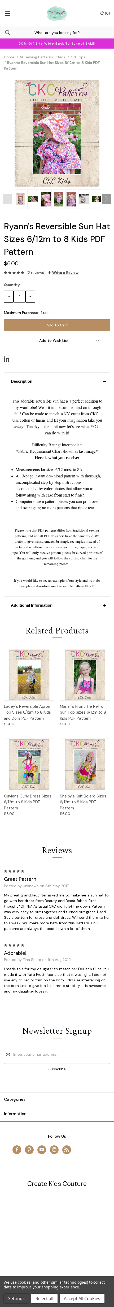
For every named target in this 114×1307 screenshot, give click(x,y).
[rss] (66, 1149)
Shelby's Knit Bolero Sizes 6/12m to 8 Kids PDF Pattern (83, 802)
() (107, 13)
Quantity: (12, 284)
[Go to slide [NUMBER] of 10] (7, 199)
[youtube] (42, 1149)
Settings (16, 1298)
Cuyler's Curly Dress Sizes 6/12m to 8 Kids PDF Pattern (27, 802)
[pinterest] (29, 1149)
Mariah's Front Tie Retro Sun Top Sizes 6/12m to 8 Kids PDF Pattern (83, 712)
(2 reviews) (36, 272)
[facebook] (17, 1149)
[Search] (5, 32)
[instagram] (54, 1149)
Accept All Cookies (82, 1298)
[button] (57, 381)
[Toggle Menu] (7, 13)
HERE (89, 586)
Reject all (44, 1298)
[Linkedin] (6, 359)
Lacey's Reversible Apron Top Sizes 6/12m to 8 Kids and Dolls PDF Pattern (27, 712)
